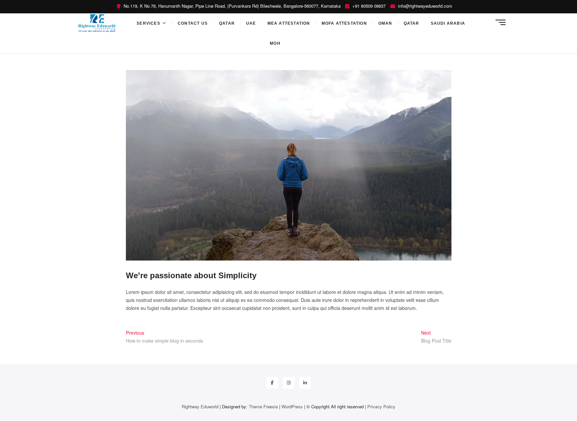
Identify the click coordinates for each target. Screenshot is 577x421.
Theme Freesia (263, 406)
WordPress (292, 406)
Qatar (227, 23)
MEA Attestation (288, 23)
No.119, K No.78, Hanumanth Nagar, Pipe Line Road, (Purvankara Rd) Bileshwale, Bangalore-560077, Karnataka (231, 6)
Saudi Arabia (448, 23)
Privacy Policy (381, 406)
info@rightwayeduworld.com (424, 6)
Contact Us (193, 23)
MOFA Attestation (344, 23)
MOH (275, 43)
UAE (251, 23)
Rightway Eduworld (201, 406)
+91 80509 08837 (368, 6)
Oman (385, 23)
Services (148, 23)
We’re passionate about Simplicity (191, 275)
